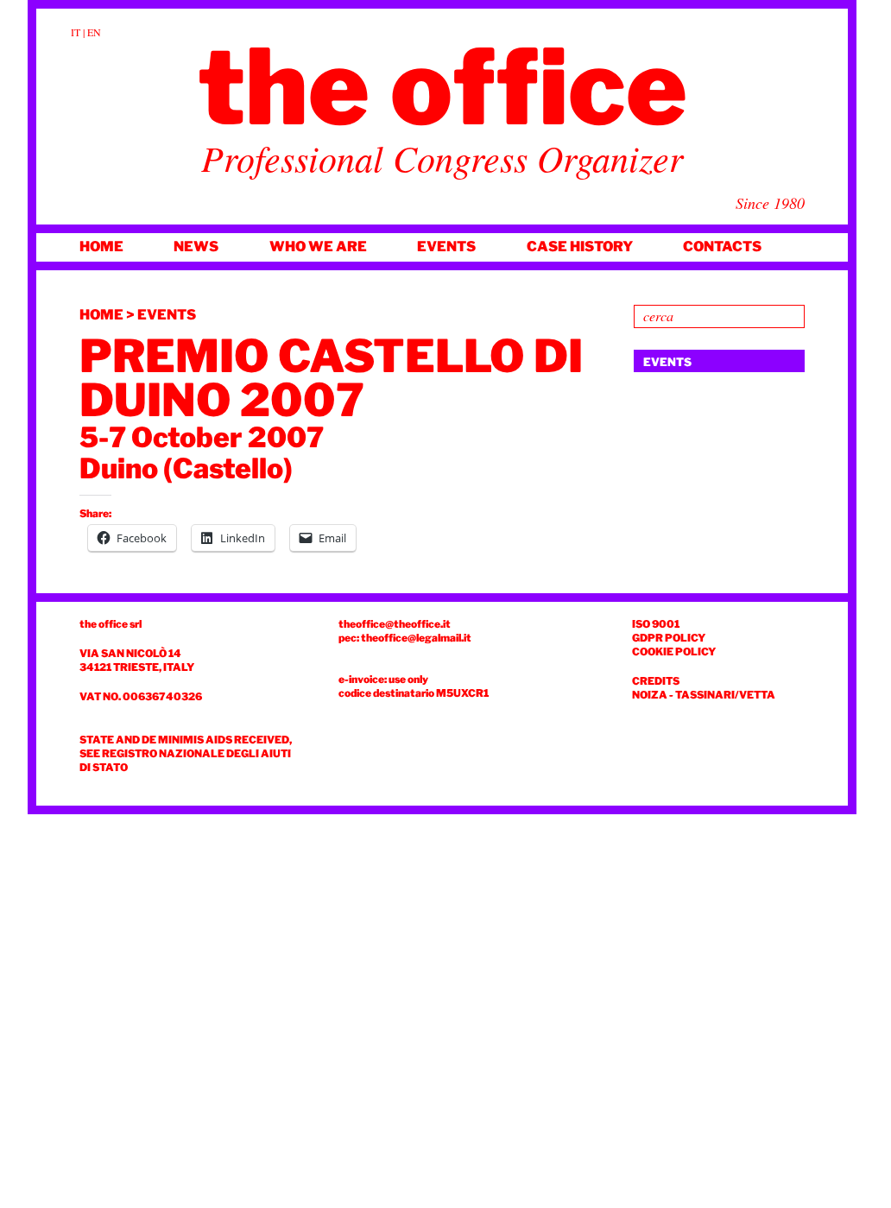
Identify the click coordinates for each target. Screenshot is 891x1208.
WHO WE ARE (318, 246)
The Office (442, 87)
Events (446, 246)
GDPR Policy (668, 637)
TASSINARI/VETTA (725, 694)
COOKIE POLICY (674, 651)
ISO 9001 (655, 623)
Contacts (722, 246)
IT (75, 32)
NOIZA (649, 694)
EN (94, 32)
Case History (580, 246)
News (196, 246)
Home (101, 246)
